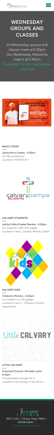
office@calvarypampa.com (27, 425)
